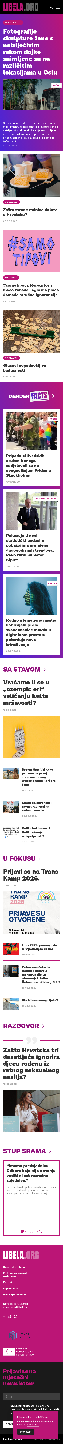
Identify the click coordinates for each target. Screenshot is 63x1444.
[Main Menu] (58, 7)
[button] (22, 1231)
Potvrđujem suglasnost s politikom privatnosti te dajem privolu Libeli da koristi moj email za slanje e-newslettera (34, 1409)
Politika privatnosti (12, 1439)
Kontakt (8, 1282)
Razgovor (11, 278)
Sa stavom (11, 202)
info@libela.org (20, 1307)
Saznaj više (33, 1424)
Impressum (10, 1288)
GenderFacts (13, 23)
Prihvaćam (25, 1431)
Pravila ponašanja (14, 1294)
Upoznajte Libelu (14, 1267)
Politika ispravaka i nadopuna (15, 1275)
